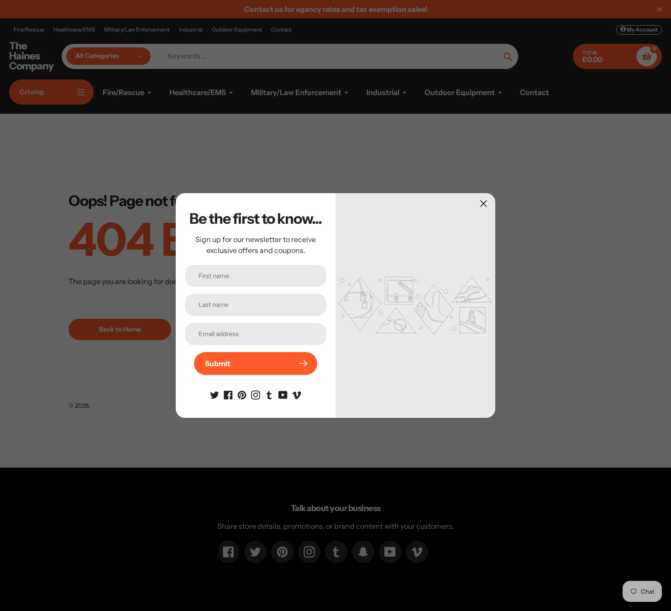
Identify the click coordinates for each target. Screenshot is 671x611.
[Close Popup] (483, 203)
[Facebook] (228, 394)
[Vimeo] (296, 394)
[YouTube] (283, 394)
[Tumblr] (269, 394)
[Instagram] (255, 394)
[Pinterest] (241, 394)
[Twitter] (214, 394)
